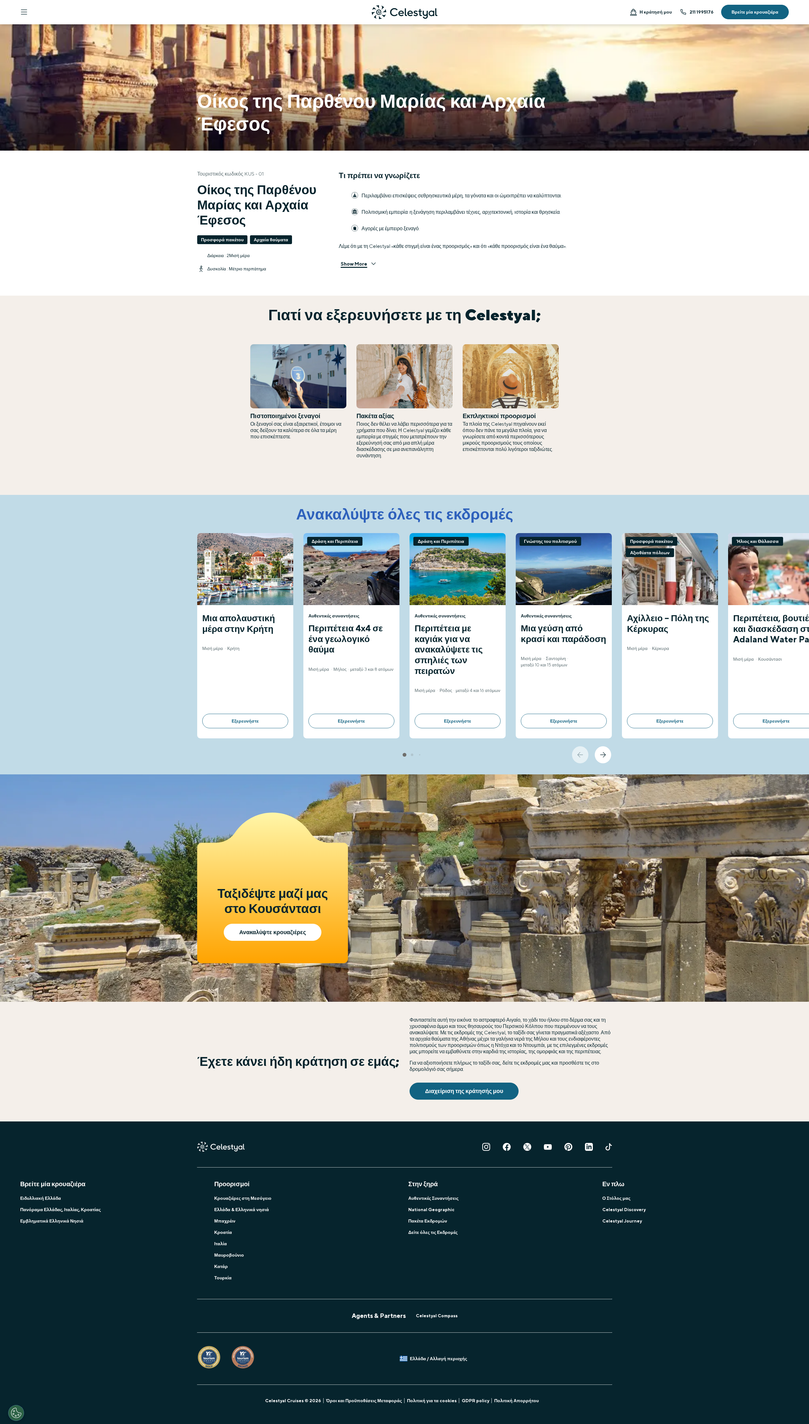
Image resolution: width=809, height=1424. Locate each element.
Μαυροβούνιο (229, 1255)
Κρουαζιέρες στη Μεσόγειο (242, 1198)
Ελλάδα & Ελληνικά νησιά (241, 1209)
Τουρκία (223, 1277)
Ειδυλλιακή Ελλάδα (40, 1198)
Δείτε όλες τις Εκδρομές (433, 1232)
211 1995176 (702, 12)
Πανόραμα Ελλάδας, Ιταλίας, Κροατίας (60, 1209)
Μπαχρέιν (224, 1220)
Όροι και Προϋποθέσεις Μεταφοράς (364, 1400)
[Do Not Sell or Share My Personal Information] (16, 1413)
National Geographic (431, 1209)
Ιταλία (220, 1243)
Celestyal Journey (622, 1220)
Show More (354, 264)
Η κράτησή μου (656, 12)
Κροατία (223, 1232)
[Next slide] (603, 754)
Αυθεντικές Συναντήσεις (433, 1198)
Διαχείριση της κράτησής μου (464, 1091)
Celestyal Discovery (624, 1209)
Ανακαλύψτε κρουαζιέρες (272, 932)
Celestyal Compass (437, 1315)
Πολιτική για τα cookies (432, 1400)
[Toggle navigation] (24, 12)
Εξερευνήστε (245, 721)
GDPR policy (475, 1400)
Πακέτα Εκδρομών (427, 1220)
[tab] (404, 755)
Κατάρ (221, 1266)
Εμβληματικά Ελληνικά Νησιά (51, 1220)
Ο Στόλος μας (616, 1198)
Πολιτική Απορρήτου (516, 1400)
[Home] (404, 12)
